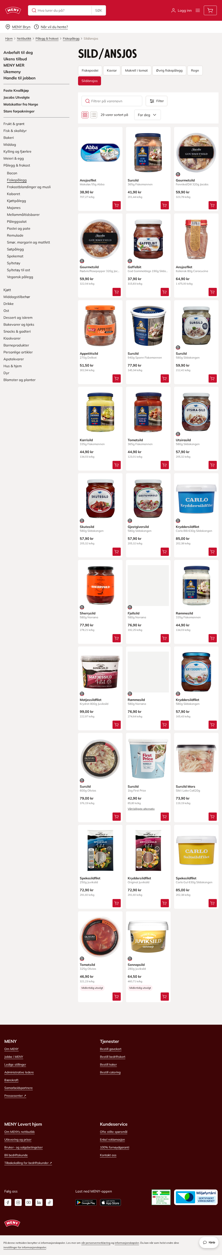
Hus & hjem (12, 366)
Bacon (12, 173)
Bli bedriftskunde (16, 1155)
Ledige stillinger (15, 1064)
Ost (6, 310)
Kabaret (13, 194)
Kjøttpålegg (16, 201)
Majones (14, 207)
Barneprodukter (16, 345)
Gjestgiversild (138, 527)
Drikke (8, 303)
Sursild (133, 180)
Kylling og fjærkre (17, 151)
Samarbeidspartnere (18, 1088)
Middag (9, 144)
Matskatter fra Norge (20, 104)
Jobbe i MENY (13, 1057)
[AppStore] (110, 1202)
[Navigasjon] (197, 10)
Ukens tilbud (15, 59)
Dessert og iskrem (18, 317)
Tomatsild (135, 440)
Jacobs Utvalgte (16, 97)
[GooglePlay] (85, 1202)
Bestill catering (110, 1072)
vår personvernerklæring (95, 1242)
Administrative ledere (19, 1072)
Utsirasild (183, 440)
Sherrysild (87, 613)
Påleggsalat (17, 221)
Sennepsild (136, 965)
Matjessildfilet (90, 700)
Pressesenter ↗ (15, 1096)
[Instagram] (18, 1202)
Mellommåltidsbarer (23, 214)
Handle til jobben (19, 78)
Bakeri (8, 137)
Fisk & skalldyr (15, 130)
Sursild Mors (185, 786)
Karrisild (86, 440)
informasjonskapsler (127, 1242)
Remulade (15, 235)
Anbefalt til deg (18, 52)
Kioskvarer (12, 338)
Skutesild (87, 527)
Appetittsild (89, 353)
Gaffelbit (134, 267)
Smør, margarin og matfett (28, 242)
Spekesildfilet (90, 878)
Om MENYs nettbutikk (19, 1132)
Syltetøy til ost (18, 270)
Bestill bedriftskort (112, 1057)
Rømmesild (184, 613)
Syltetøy (13, 263)
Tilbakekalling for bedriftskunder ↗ (28, 1163)
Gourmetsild (185, 180)
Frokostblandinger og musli (29, 187)
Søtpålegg (15, 249)
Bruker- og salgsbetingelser (23, 1147)
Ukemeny (12, 71)
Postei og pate (18, 228)
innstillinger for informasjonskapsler (24, 1247)
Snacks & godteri (17, 331)
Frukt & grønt (13, 124)
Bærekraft (11, 1080)
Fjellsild (133, 613)
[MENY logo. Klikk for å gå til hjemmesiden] (13, 10)
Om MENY (11, 1049)
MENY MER (13, 65)
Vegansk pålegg (20, 277)
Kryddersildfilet (187, 527)
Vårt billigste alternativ (141, 808)
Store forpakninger (18, 111)
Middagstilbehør (16, 297)
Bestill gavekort (110, 1049)
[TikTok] (49, 1202)
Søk (98, 10)
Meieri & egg (13, 158)
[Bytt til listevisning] (93, 114)
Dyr (6, 373)
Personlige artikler (18, 352)
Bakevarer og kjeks (18, 324)
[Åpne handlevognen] (210, 10)
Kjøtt (7, 290)
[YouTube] (28, 1202)
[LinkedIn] (39, 1202)
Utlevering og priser (17, 1139)
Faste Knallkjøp (16, 90)
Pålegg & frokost (16, 165)
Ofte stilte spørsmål (113, 1132)
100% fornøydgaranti (114, 1147)
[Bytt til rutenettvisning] (85, 114)
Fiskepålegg (17, 180)
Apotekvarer (13, 359)
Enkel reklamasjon (112, 1139)
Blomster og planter (19, 380)
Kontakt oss (108, 1155)
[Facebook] (7, 1202)
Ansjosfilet (88, 180)
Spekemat (15, 256)
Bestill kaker (108, 1064)
